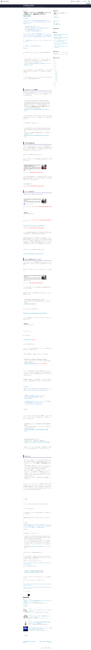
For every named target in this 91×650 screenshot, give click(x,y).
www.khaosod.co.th (26, 172)
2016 (55, 84)
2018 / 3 (56, 79)
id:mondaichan (25, 20)
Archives (57, 57)
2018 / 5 (56, 77)
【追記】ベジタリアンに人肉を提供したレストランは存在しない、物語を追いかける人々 (37, 13)
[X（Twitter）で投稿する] (29, 595)
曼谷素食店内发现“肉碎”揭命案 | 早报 (30, 303)
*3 (23, 515)
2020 (55, 66)
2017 (55, 82)
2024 (55, 59)
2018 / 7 (56, 75)
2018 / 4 (56, 78)
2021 (55, 65)
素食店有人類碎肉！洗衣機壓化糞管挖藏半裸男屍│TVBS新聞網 (33, 572)
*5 (23, 531)
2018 (55, 70)
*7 (23, 560)
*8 (30, 375)
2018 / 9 (56, 73)
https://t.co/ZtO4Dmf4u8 (28, 398)
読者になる (88, 3)
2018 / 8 (56, 74)
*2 (23, 510)
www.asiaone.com (26, 282)
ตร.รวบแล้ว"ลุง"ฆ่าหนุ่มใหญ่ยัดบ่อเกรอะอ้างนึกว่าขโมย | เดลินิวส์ (33, 253)
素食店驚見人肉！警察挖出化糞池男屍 (30, 363)
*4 (47, 178)
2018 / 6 (56, 76)
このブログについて (57, 17)
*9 (39, 379)
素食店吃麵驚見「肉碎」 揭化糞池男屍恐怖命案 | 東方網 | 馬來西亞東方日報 (35, 313)
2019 (55, 68)
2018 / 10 (56, 72)
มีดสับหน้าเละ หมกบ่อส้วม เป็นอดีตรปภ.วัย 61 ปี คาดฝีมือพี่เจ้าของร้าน (34, 225)
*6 (44, 249)
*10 (27, 448)
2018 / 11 (56, 71)
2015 (55, 86)
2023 (55, 61)
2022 (55, 63)
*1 (23, 497)
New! (56, 32)
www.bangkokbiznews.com (27, 206)
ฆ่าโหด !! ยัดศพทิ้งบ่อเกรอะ (27, 183)
